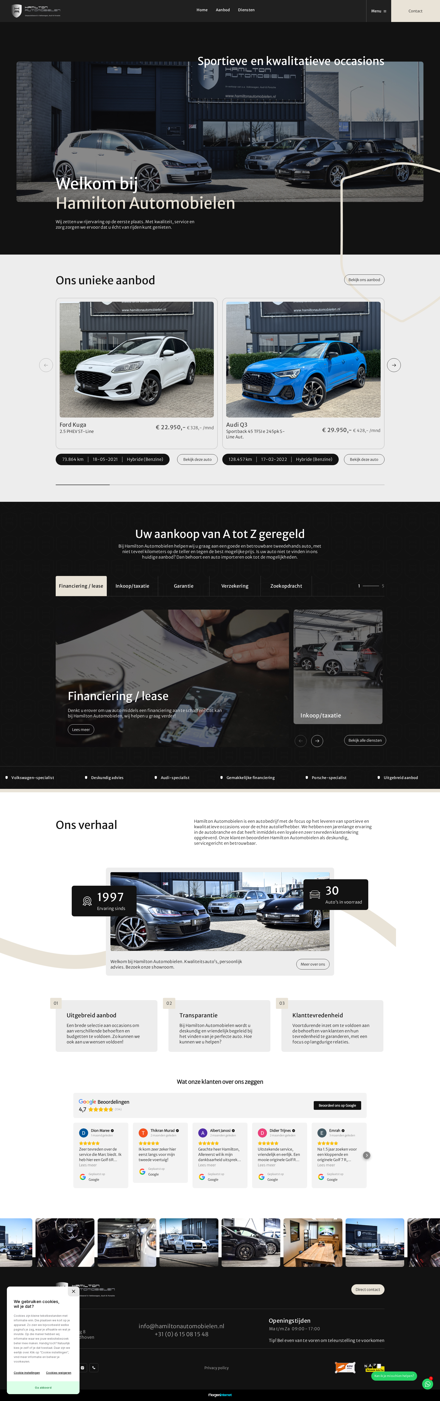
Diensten (246, 10)
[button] (394, 365)
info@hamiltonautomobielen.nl (181, 1326)
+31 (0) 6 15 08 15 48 (181, 1334)
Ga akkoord (43, 1387)
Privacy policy (216, 1368)
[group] (65, 1242)
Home (202, 10)
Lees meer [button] (88, 1165)
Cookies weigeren (58, 1372)
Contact (416, 11)
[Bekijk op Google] (83, 1133)
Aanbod (223, 10)
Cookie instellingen (27, 1372)
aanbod (364, 279)
